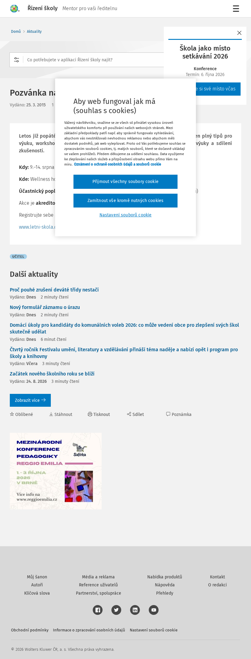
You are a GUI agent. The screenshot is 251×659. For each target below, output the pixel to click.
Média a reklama (98, 577)
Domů (16, 31)
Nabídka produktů (164, 577)
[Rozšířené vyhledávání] (16, 60)
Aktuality (34, 31)
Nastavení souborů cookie (154, 630)
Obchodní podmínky (29, 630)
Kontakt (217, 577)
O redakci (217, 585)
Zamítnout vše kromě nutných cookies (126, 200)
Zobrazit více (27, 400)
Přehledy (164, 593)
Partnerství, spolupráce (98, 593)
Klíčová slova (37, 593)
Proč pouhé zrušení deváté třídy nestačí (54, 290)
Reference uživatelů (98, 585)
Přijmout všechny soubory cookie (125, 181)
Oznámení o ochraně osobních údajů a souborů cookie (117, 164)
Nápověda (165, 585)
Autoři (37, 585)
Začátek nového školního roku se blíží (52, 374)
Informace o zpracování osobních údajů (89, 630)
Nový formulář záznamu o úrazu (45, 307)
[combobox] (125, 59)
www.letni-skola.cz (39, 227)
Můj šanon (37, 577)
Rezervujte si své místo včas (205, 89)
